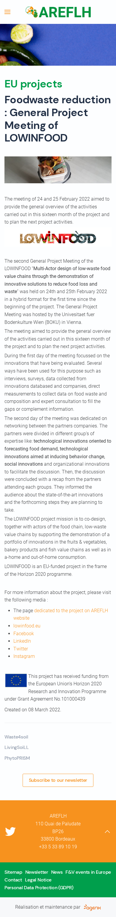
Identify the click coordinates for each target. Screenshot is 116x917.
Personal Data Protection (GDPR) (38, 887)
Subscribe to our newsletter (58, 780)
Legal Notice (38, 880)
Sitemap (13, 872)
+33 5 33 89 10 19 (58, 847)
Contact (13, 880)
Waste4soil (16, 737)
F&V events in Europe (88, 872)
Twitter (20, 649)
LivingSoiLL (16, 747)
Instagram (24, 656)
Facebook (23, 633)
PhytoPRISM (17, 758)
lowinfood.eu (26, 626)
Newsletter (36, 872)
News (57, 872)
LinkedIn (22, 641)
